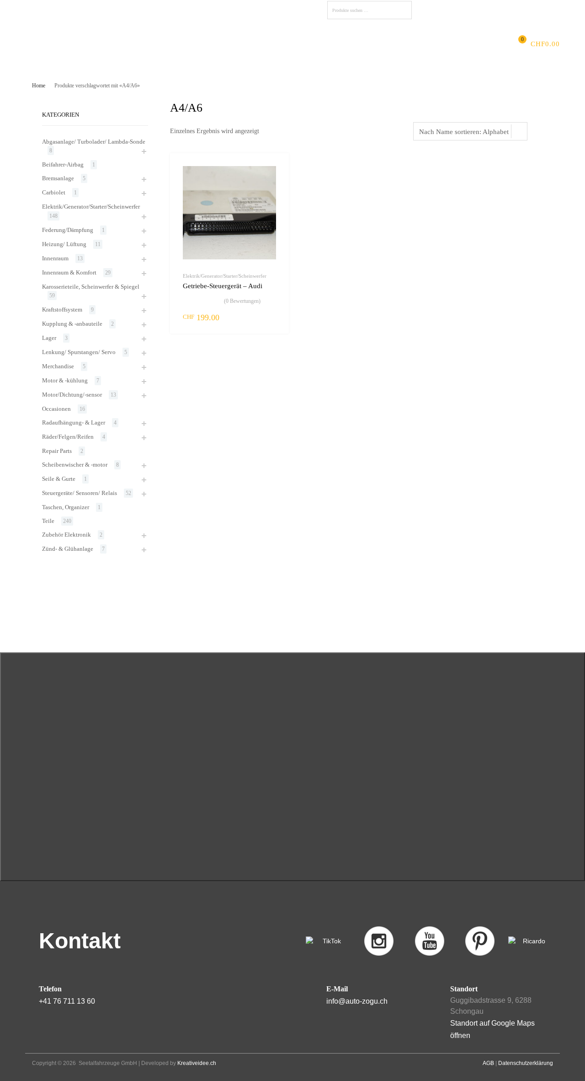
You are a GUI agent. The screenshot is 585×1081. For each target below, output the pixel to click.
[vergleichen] (274, 185)
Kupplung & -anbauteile (72, 323)
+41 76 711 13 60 (67, 1001)
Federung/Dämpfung (67, 229)
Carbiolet (53, 192)
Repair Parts (57, 450)
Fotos (260, 43)
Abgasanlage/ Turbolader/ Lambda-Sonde (93, 141)
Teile (48, 520)
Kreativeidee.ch (196, 1063)
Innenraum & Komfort (69, 272)
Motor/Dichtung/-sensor (72, 394)
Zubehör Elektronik (66, 534)
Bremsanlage (58, 178)
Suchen (403, 11)
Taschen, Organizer (65, 507)
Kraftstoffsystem (62, 309)
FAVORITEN (439, 10)
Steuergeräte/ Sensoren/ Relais (79, 492)
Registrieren (529, 8)
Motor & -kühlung (65, 380)
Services (178, 43)
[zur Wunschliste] (274, 170)
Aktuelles (135, 43)
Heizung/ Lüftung (64, 244)
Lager (49, 337)
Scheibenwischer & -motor (74, 464)
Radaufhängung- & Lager (73, 422)
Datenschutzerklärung (525, 1063)
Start (68, 43)
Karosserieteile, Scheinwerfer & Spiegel (90, 286)
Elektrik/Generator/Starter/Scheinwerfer (224, 276)
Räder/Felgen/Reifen (68, 436)
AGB (488, 1063)
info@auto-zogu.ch (357, 1001)
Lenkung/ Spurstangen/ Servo (79, 352)
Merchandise (58, 366)
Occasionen (56, 408)
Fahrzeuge (222, 43)
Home (38, 85)
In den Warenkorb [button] (270, 317)
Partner (293, 43)
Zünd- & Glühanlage (67, 548)
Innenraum (55, 258)
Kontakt (331, 43)
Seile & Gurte (58, 478)
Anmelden (491, 8)
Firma (97, 43)
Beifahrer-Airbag (63, 164)
